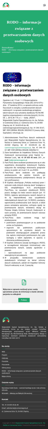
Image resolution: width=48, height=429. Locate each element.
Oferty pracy (6, 368)
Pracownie (5, 364)
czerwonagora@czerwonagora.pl (18, 148)
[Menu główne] (44, 5)
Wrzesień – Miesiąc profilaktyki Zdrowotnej (17, 393)
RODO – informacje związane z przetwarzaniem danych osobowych (21, 372)
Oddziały (5, 358)
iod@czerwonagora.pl (18, 160)
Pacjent (4, 355)
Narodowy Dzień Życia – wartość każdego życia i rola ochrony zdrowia (23, 389)
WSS (3, 352)
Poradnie (5, 361)
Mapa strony (6, 376)
